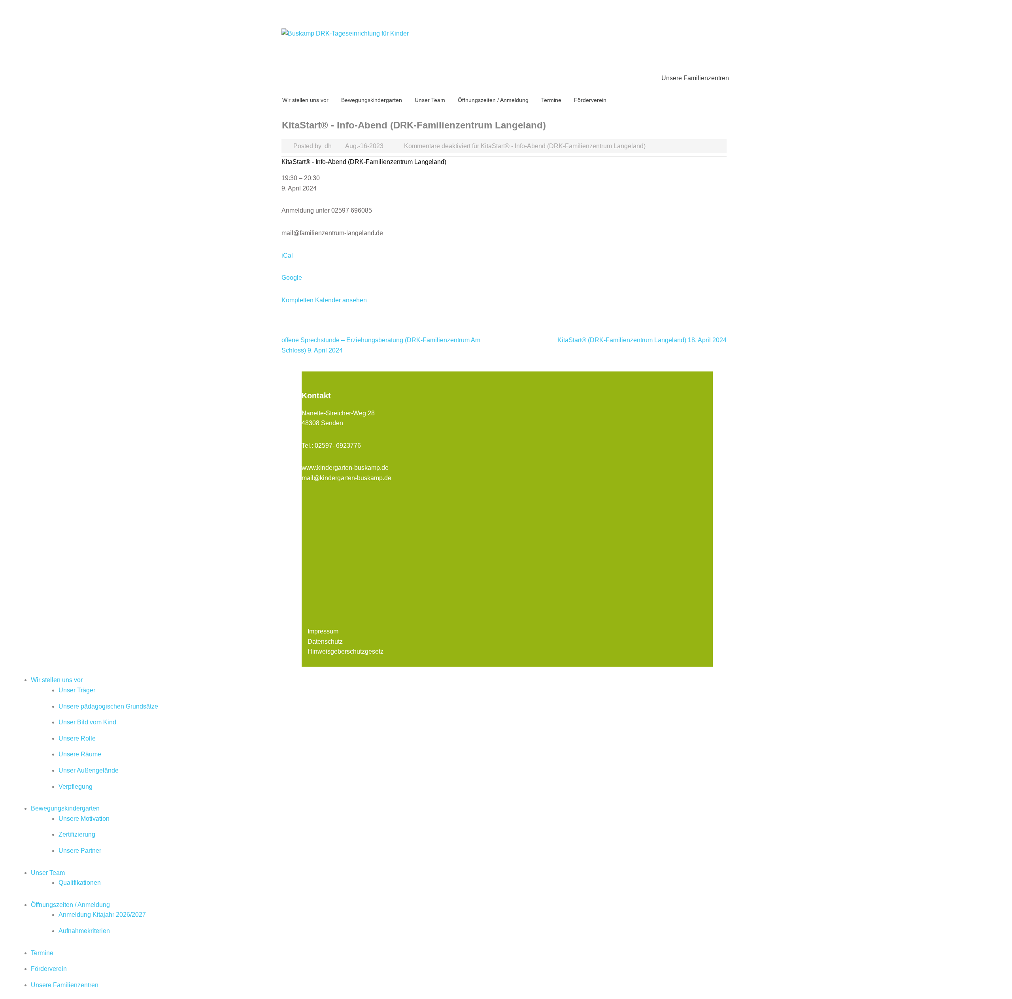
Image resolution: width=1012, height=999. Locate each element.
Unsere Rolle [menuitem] (77, 738)
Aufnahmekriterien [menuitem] (84, 930)
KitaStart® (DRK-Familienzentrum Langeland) (642, 340)
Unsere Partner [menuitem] (80, 850)
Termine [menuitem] (42, 953)
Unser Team (430, 100)
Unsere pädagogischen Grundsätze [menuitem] (108, 706)
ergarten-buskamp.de (359, 467)
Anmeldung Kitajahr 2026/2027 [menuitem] (102, 914)
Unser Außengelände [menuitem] (89, 770)
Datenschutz (325, 641)
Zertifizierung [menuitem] (77, 834)
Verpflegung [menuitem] (76, 786)
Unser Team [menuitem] (48, 872)
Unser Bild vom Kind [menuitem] (87, 722)
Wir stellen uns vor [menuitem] (57, 680)
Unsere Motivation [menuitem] (84, 818)
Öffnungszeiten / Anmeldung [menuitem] (70, 904)
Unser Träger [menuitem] (77, 690)
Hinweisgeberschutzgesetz (345, 651)
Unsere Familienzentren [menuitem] (64, 985)
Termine (551, 100)
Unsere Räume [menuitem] (80, 754)
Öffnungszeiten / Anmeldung (493, 100)
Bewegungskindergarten (371, 100)
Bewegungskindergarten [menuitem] (65, 808)
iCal (287, 255)
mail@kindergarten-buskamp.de (346, 478)
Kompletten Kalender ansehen (324, 300)
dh (328, 146)
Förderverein (590, 100)
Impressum (323, 631)
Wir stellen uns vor (305, 100)
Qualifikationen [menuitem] (80, 882)
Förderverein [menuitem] (49, 968)
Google (291, 277)
